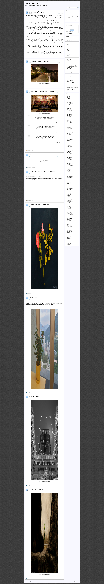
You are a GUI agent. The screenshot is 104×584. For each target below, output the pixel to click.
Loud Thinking (31, 4)
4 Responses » (61, 13)
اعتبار (30, 154)
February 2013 (69, 225)
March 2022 (68, 127)
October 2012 (69, 230)
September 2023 (69, 115)
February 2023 (69, 121)
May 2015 (68, 195)
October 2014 (69, 202)
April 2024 (68, 108)
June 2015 (68, 194)
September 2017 (69, 165)
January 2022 (69, 128)
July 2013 (68, 220)
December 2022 (69, 122)
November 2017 (69, 163)
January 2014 (69, 213)
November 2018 (69, 156)
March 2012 (68, 238)
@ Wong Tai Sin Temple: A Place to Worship (41, 91)
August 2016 (69, 181)
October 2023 (69, 114)
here (71, 17)
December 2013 (69, 214)
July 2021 (68, 134)
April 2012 (68, 237)
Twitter (68, 54)
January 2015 (69, 200)
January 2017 (69, 175)
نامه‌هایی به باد (69, 76)
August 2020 (69, 140)
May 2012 (68, 236)
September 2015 (69, 190)
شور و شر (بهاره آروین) (70, 80)
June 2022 (68, 126)
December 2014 (69, 201)
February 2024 (69, 109)
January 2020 (69, 146)
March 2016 (68, 184)
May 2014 (68, 208)
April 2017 (68, 171)
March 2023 (68, 120)
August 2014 (69, 205)
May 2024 (68, 107)
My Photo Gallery (69, 37)
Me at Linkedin (69, 68)
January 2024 (69, 110)
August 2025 (69, 97)
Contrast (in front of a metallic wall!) (39, 204)
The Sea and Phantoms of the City (39, 61)
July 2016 (68, 182)
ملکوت (68, 81)
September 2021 (69, 132)
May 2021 (68, 135)
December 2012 (69, 227)
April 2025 (68, 98)
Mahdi (30, 150)
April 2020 (68, 144)
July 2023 (68, 116)
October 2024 (69, 104)
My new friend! (33, 297)
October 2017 (69, 164)
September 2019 (69, 150)
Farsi (31, 13)
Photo (31, 62)
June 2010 (68, 243)
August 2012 (69, 232)
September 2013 (69, 218)
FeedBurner (71, 31)
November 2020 (69, 139)
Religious (68, 51)
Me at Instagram (69, 40)
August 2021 (69, 133)
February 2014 (69, 212)
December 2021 (69, 129)
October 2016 (69, 178)
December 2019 (69, 147)
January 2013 (69, 226)
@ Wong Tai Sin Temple (36, 489)
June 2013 (68, 221)
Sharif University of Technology (71, 15)
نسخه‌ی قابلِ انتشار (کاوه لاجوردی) (71, 82)
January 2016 (69, 187)
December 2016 (69, 176)
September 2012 (69, 231)
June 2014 (68, 207)
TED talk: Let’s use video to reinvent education (42, 171)
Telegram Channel (70, 33)
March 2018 (68, 158)
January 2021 (69, 138)
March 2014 (68, 211)
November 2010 (69, 242)
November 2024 (69, 103)
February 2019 (69, 153)
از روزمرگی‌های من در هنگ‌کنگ (37, 12)
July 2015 (68, 193)
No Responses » (60, 62)
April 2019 (68, 152)
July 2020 (68, 141)
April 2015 (68, 196)
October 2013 (69, 217)
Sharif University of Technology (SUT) (72, 65)
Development (69, 45)
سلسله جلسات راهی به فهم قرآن (71, 90)
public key (72, 19)
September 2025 (69, 96)
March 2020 (68, 145)
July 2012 (68, 233)
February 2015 (69, 199)
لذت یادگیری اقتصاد (69, 86)
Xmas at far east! (34, 396)
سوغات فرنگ (68, 83)
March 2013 (68, 224)
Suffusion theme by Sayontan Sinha (74, 581)
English (31, 92)
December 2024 (69, 102)
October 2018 (69, 157)
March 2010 (68, 244)
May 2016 (68, 183)
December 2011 (69, 239)
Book (67, 44)
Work (67, 55)
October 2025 (69, 95)
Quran (68, 50)
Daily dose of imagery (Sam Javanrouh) (72, 87)
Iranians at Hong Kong (70, 72)
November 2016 (69, 177)
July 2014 (68, 206)
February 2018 (69, 159)
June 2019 (68, 151)
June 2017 (68, 169)
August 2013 (69, 219)
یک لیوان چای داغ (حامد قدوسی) (71, 77)
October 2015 (69, 189)
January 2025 (69, 101)
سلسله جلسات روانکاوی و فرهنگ (71, 89)
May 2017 (68, 170)
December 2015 (69, 188)
